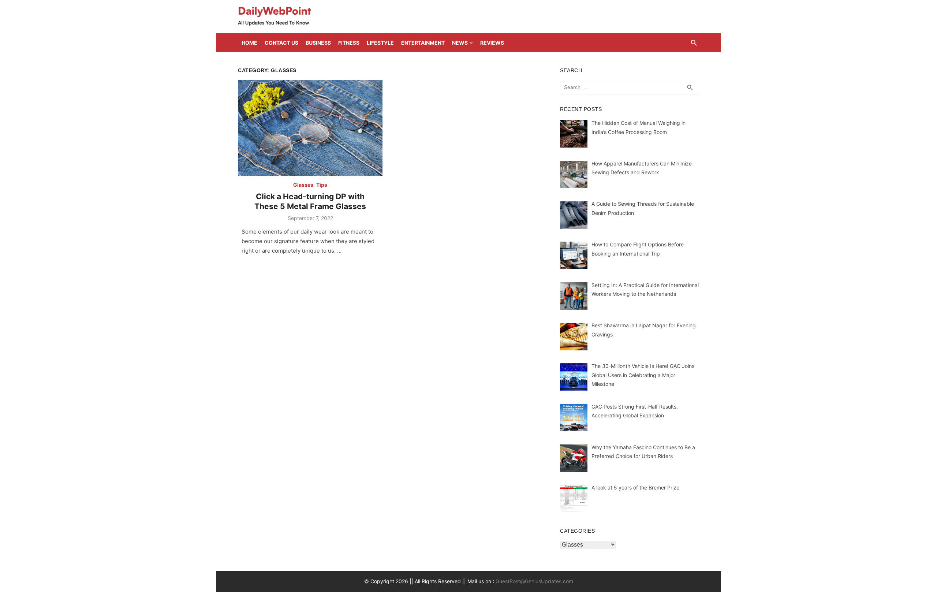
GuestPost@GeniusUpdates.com (534, 581)
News (460, 43)
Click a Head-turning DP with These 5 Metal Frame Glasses (310, 201)
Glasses (303, 185)
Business (318, 43)
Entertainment (423, 43)
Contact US (281, 43)
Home (249, 43)
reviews (492, 43)
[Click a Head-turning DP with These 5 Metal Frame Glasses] (310, 128)
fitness (348, 43)
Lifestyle (380, 43)
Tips (321, 185)
